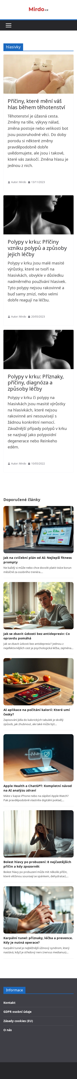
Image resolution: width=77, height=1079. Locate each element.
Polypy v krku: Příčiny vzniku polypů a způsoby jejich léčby (37, 248)
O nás (7, 1030)
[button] (8, 25)
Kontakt (9, 1003)
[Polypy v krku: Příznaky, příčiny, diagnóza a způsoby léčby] (38, 349)
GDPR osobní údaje (17, 1012)
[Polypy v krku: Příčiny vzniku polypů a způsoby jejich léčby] (38, 214)
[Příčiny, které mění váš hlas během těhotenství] (38, 74)
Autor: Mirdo (18, 182)
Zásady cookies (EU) (18, 1021)
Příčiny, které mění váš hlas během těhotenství (36, 104)
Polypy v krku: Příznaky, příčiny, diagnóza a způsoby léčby (36, 382)
